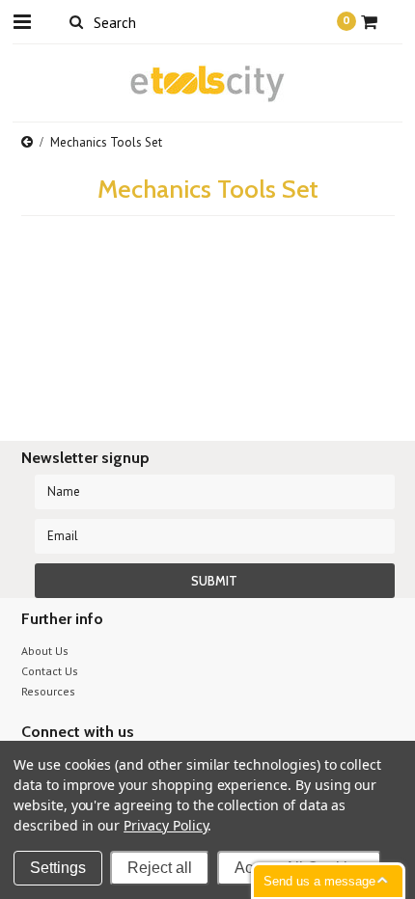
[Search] (77, 21)
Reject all (159, 867)
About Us (45, 650)
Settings (58, 867)
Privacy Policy (166, 825)
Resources (48, 691)
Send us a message (319, 881)
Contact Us (49, 671)
